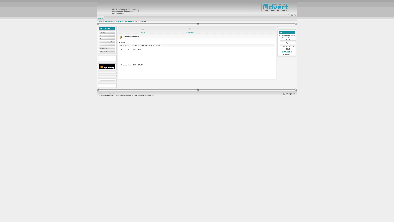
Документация (109, 21)
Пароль (288, 43)
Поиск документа (190, 32)
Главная (143, 32)
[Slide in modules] (98, 24)
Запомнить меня (287, 46)
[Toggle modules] (246, 24)
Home (101, 21)
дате (138, 45)
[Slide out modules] (296, 24)
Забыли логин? (286, 53)
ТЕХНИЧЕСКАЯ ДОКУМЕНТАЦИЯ (125, 21)
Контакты (100, 18)
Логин (288, 39)
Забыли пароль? (287, 51)
